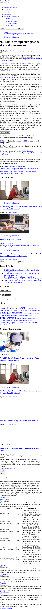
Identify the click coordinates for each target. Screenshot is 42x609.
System (8, 320)
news (12, 315)
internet (17, 312)
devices (34, 308)
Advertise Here (12, 21)
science (18, 318)
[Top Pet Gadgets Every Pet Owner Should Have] (14, 413)
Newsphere (33, 456)
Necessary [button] (3, 497)
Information (32, 310)
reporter (17, 166)
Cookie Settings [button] (5, 468)
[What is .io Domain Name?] (14, 232)
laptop (36, 313)
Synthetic (3, 320)
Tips (12, 323)
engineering (3, 310)
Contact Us (11, 20)
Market (2, 315)
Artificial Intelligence (10, 7)
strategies (28, 318)
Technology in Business (11, 16)
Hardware (26, 310)
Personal (20, 315)
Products (25, 315)
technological (19, 320)
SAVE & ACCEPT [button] (6, 608)
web (21, 323)
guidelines (20, 310)
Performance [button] (4, 574)
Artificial (7, 308)
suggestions (34, 318)
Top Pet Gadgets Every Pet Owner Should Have (19, 277)
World (34, 323)
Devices (6, 11)
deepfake (6, 166)
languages (31, 313)
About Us (7, 18)
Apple (1, 308)
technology (5, 322)
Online (16, 315)
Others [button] (2, 601)
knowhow (24, 313)
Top (15, 323)
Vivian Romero (12, 50)
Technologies (28, 320)
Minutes (12, 166)
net (10, 315)
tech (12, 320)
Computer (7, 9)
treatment (23, 166)
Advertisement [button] (4, 592)
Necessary (5, 499)
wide (25, 323)
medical (7, 315)
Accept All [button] (13, 468)
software (23, 318)
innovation (38, 310)
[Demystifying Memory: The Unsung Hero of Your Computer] (14, 441)
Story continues (5, 132)
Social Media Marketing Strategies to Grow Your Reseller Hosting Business (19, 359)
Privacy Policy (12, 23)
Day (30, 308)
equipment (10, 310)
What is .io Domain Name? (11, 240)
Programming (8, 14)
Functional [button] (3, 565)
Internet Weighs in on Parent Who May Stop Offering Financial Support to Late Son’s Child (18, 172)
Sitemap (10, 25)
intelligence (6, 312)
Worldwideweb (3, 325)
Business (14, 308)
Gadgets (15, 310)
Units (18, 323)
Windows (29, 323)
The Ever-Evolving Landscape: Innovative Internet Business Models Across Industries (20, 255)
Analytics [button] (3, 583)
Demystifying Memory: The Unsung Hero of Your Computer (23, 279)
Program (30, 315)
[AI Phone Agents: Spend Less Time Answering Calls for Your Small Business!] (14, 200)
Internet (6, 13)
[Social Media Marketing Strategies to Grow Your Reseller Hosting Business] (14, 351)
